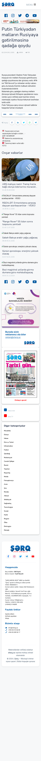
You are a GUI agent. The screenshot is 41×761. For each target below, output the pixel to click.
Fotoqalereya (8, 480)
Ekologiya (7, 526)
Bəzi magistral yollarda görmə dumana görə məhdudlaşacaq (18, 271)
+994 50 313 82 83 (14, 630)
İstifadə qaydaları (11, 616)
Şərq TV (10, 416)
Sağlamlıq (7, 503)
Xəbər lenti (11, 411)
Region (6, 519)
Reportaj (7, 473)
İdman (6, 438)
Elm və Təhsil (9, 442)
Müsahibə (7, 431)
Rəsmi (6, 465)
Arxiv (6, 484)
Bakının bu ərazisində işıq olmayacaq (12, 140)
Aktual (6, 496)
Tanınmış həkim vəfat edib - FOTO (13, 144)
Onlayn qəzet (21, 400)
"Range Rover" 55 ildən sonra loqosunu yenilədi (17, 223)
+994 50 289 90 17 (14, 632)
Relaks (6, 492)
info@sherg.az (13, 628)
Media (6, 477)
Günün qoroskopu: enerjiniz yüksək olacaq (20, 252)
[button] (31, 4)
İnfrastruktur (8, 446)
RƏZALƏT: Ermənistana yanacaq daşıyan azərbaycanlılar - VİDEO (19, 204)
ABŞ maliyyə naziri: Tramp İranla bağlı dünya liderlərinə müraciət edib (19, 187)
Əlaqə (7, 618)
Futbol (6, 450)
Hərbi (6, 515)
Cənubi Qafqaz (9, 461)
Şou (5, 488)
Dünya (6, 435)
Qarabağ (7, 454)
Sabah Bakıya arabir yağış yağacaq (19, 237)
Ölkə (5, 522)
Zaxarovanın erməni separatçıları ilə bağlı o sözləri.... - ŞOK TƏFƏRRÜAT (13, 133)
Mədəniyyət (8, 458)
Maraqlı (6, 530)
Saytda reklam (9, 614)
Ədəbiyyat (7, 500)
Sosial (6, 511)
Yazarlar (7, 469)
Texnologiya (8, 507)
